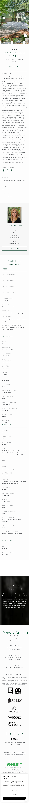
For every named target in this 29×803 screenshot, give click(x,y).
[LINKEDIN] (14, 733)
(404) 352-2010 (14, 638)
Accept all (14, 798)
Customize (14, 794)
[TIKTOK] (18, 733)
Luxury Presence (14, 744)
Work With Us (14, 615)
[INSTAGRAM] (6, 733)
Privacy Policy (21, 752)
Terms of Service (9, 755)
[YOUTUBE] (22, 733)
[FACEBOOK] (10, 733)
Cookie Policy (20, 755)
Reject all (14, 790)
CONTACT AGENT (14, 248)
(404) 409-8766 (15, 238)
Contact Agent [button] (14, 67)
